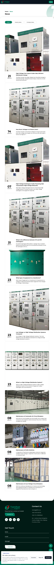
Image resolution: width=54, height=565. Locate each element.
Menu (50, 2)
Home (6, 11)
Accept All (48, 557)
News (8, 22)
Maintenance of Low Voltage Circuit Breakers (29, 483)
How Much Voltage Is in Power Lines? (27, 129)
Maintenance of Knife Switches (25, 450)
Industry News (18, 22)
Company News (30, 22)
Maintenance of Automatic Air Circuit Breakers (29, 416)
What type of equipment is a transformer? (28, 278)
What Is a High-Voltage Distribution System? (29, 382)
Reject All (41, 557)
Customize (33, 557)
